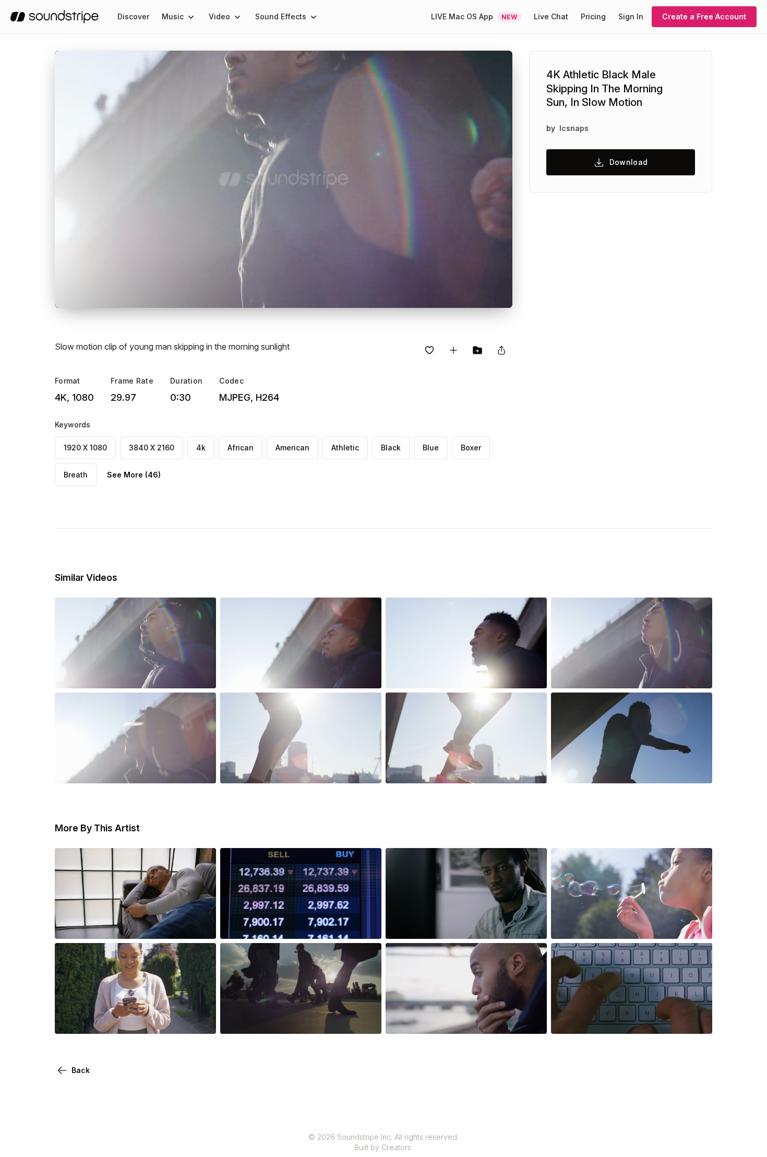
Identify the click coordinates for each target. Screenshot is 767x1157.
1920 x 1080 (85, 447)
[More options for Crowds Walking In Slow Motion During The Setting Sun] (364, 1019)
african (240, 447)
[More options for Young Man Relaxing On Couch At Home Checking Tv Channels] (199, 924)
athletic (345, 447)
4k (201, 447)
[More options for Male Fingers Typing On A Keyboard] (695, 1019)
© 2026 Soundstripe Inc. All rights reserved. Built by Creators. (383, 1142)
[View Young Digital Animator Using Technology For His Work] (466, 924)
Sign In (630, 16)
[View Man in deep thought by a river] (466, 1019)
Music (173, 16)
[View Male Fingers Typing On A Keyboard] (631, 1019)
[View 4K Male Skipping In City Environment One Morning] (300, 768)
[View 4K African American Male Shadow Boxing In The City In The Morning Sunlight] (631, 768)
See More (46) (134, 474)
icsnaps (574, 128)
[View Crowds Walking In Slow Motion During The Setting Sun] (300, 1019)
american (292, 447)
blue (431, 447)
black (391, 447)
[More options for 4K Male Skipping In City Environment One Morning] (364, 768)
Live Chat (551, 16)
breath (76, 474)
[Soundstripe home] (54, 16)
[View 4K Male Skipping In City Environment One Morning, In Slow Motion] (466, 768)
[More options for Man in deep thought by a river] (530, 1019)
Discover (133, 16)
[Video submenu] (237, 16)
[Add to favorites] (429, 350)
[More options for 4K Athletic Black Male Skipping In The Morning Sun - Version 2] (364, 673)
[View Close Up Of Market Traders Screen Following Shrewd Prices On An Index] (300, 924)
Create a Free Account (704, 16)
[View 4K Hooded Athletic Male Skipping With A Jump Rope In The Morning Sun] (135, 768)
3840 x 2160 (151, 447)
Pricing (593, 16)
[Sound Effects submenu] (313, 16)
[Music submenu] (191, 16)
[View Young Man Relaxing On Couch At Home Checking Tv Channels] (135, 924)
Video (219, 16)
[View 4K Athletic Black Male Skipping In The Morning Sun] (135, 673)
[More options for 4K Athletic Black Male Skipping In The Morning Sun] (199, 673)
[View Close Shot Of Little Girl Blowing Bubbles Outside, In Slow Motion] (631, 924)
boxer (471, 447)
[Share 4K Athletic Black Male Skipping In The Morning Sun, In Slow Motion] (501, 350)
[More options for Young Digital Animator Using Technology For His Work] (530, 924)
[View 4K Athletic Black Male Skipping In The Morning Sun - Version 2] (300, 673)
